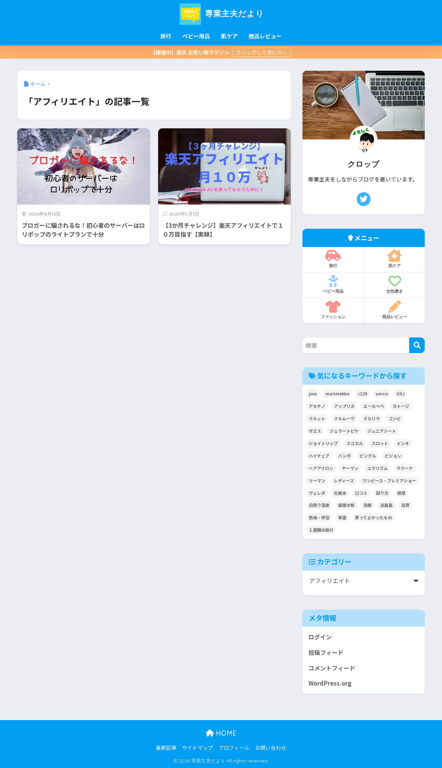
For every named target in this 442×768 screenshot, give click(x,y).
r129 (362, 393)
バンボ (344, 456)
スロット (380, 443)
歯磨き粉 (346, 505)
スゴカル (354, 443)
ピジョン (393, 456)
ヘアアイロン (321, 468)
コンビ (394, 418)
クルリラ (371, 418)
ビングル (367, 456)
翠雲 (342, 517)
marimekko (337, 393)
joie (313, 393)
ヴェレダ (317, 493)
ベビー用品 (196, 36)
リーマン (317, 480)
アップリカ (344, 406)
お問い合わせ (270, 747)
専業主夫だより (233, 13)
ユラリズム (377, 468)
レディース (344, 480)
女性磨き (394, 291)
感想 (401, 493)
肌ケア (229, 36)
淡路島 (386, 505)
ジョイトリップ (323, 443)
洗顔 (367, 505)
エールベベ (373, 406)
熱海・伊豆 (319, 517)
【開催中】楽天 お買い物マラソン (190, 52)
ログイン (320, 637)
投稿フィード (326, 652)
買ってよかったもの (373, 517)
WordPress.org (330, 683)
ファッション (333, 316)
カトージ (401, 406)
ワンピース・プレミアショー (389, 480)
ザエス (315, 431)
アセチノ (317, 406)
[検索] (417, 345)
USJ (400, 393)
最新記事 (166, 747)
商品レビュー (265, 36)
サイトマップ (197, 747)
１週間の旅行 (321, 530)
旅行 (165, 36)
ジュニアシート (381, 431)
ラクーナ (404, 468)
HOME (225, 733)
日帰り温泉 (319, 505)
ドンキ (403, 443)
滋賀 (405, 505)
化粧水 (340, 493)
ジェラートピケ (344, 431)
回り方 (382, 493)
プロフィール (234, 747)
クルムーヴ (344, 418)
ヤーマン (350, 468)
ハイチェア (319, 456)
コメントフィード (331, 668)
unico (382, 393)
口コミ (361, 493)
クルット (317, 418)
